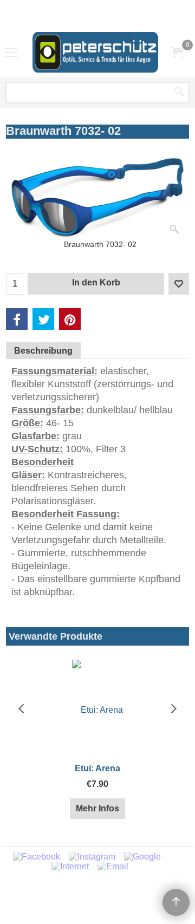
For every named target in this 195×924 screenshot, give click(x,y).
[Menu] (11, 53)
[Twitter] (43, 319)
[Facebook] (17, 319)
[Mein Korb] (176, 52)
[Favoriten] (178, 284)
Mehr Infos (97, 808)
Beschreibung (43, 350)
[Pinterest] (70, 319)
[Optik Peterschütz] (95, 52)
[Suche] (179, 93)
